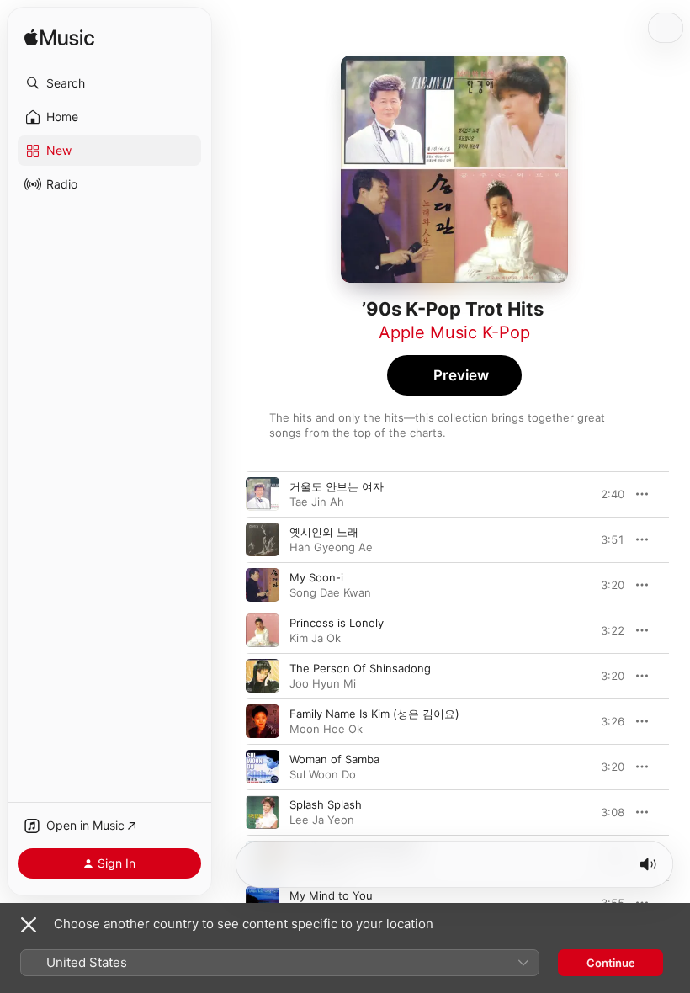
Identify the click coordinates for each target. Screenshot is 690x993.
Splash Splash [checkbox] (325, 804)
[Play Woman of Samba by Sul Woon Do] (262, 766)
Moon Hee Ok (326, 728)
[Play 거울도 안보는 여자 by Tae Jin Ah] (262, 494)
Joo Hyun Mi (322, 683)
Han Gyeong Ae (331, 547)
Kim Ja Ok (315, 638)
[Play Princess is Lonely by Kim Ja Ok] (262, 630)
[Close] (28, 924)
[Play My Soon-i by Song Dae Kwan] (262, 585)
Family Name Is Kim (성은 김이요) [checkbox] (374, 713)
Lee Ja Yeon (321, 819)
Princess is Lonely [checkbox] (336, 622)
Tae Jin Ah (316, 501)
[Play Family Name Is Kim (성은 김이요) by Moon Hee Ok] (262, 721)
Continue (610, 962)
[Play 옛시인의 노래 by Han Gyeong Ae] (262, 539)
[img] (59, 38)
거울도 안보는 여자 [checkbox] (336, 486)
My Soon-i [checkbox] (316, 577)
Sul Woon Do (322, 774)
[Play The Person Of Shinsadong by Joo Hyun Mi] (262, 676)
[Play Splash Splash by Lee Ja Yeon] (262, 812)
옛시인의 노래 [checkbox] (323, 532)
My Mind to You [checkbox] (331, 895)
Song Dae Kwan (330, 592)
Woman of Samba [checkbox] (334, 759)
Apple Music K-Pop (454, 332)
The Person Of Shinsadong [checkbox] (360, 668)
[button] (109, 83)
